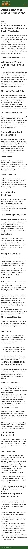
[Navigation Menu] (25, 3)
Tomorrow (3, 23)
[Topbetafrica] (5, 3)
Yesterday (3, 21)
